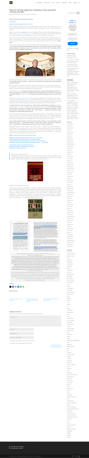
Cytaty (69, 2)
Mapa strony (47, 2)
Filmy (68, 302)
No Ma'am (69, 352)
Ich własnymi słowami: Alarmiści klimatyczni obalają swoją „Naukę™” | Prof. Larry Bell (28, 142)
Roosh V (68, 390)
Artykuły (68, 268)
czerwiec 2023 (70, 200)
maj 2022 (69, 226)
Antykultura (69, 262)
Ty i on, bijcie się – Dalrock (73, 59)
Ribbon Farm (70, 380)
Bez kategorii (70, 276)
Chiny (68, 284)
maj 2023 (69, 202)
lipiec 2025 (69, 150)
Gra (68, 306)
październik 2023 (70, 192)
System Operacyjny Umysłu (73, 408)
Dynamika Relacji (70, 292)
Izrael (68, 316)
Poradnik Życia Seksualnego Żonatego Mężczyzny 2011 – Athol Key (73, 117)
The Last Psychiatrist (71, 415)
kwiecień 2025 (70, 156)
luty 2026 (69, 136)
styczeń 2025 (70, 162)
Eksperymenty (70, 294)
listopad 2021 (70, 238)
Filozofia (68, 304)
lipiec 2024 (69, 174)
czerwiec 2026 (70, 128)
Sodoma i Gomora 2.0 (71, 396)
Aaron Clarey (70, 252)
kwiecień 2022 (70, 228)
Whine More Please (71, 425)
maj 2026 (69, 130)
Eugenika (69, 298)
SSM (68, 398)
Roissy (68, 386)
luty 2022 (69, 232)
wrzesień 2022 (70, 218)
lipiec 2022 (69, 222)
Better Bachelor (70, 274)
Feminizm (69, 300)
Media (68, 342)
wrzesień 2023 (70, 194)
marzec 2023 (70, 206)
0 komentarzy (33, 14)
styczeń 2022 (70, 234)
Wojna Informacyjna (71, 429)
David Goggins (70, 288)
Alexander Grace (70, 256)
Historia (68, 308)
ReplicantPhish (70, 376)
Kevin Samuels (70, 330)
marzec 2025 (70, 158)
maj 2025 (69, 154)
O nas (53, 2)
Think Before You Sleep (72, 417)
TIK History (69, 419)
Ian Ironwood (70, 310)
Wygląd (68, 433)
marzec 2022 (70, 230)
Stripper (69, 404)
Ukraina (68, 423)
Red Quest (69, 372)
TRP (68, 421)
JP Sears (68, 326)
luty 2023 (69, 208)
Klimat (28, 14)
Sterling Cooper (70, 400)
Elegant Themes (22, 456)
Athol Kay (69, 272)
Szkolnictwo (69, 410)
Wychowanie (69, 431)
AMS (68, 258)
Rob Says (69, 384)
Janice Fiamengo (70, 320)
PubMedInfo (64, 2)
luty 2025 (69, 160)
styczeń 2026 (70, 138)
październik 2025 (70, 144)
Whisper (69, 427)
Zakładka (75, 2)
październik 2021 (70, 240)
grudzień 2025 (70, 140)
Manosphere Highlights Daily (73, 340)
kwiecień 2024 (70, 180)
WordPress (38, 456)
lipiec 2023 (69, 198)
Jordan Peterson (70, 324)
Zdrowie (68, 437)
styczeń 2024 (70, 186)
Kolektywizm (69, 334)
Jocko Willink (69, 322)
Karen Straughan (70, 328)
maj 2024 (69, 178)
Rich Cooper (69, 382)
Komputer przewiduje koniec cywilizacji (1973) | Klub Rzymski (28, 137)
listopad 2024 (70, 166)
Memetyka (69, 344)
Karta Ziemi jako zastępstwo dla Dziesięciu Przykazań (21, 145)
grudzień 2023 (70, 188)
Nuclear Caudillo (70, 354)
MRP (68, 348)
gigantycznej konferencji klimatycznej (22, 33)
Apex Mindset (70, 264)
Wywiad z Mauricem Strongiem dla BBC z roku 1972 (20, 24)
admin (18, 14)
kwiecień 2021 (70, 244)
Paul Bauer (69, 362)
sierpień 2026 (70, 124)
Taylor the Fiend (70, 413)
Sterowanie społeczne (71, 402)
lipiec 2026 (69, 126)
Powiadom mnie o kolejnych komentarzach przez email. (23, 340)
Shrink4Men (69, 394)
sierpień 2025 (70, 148)
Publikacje (69, 368)
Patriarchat (69, 360)
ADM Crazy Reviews (71, 254)
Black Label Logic (70, 280)
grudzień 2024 (70, 164)
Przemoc (69, 366)
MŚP (68, 350)
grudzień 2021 (70, 236)
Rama (68, 370)
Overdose (69, 358)
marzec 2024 (70, 182)
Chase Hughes (70, 282)
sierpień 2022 (70, 220)
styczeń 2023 (70, 210)
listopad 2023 (70, 190)
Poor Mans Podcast (71, 364)
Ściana (68, 392)
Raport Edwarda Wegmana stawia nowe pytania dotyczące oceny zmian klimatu (27, 140)
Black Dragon (70, 278)
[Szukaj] (78, 13)
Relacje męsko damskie (72, 374)
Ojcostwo (69, 356)
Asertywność (69, 270)
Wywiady (69, 435)
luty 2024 (69, 184)
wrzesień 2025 (70, 146)
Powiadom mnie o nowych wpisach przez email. (21, 343)
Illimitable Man (70, 312)
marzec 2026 (70, 134)
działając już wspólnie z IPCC (22, 98)
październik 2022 (70, 216)
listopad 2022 (70, 214)
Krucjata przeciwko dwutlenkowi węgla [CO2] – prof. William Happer (24, 139)
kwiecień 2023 (70, 204)
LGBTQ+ (68, 338)
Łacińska (58, 2)
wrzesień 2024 (70, 170)
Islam (68, 314)
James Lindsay (70, 318)
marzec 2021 (70, 246)
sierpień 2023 (70, 196)
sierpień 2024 (70, 172)
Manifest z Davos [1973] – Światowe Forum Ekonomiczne (22, 146)
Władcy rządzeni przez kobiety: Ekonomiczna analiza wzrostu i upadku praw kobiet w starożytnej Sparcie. (73, 110)
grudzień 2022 (70, 212)
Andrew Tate (70, 260)
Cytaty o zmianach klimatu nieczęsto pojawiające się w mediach (32, 300)
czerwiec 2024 (70, 176)
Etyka (68, 296)
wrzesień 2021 (70, 242)
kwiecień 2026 (70, 132)
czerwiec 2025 (70, 152)
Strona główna (39, 2)
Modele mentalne (71, 346)
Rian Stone (69, 378)
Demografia (69, 290)
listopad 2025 (70, 142)
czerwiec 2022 (70, 224)
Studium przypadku (71, 407)
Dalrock (68, 286)
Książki (68, 336)
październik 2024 (70, 168)
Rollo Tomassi (70, 388)
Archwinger (69, 266)
